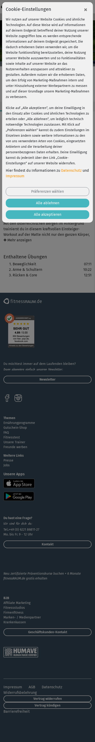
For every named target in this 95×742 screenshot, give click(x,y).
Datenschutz (71, 170)
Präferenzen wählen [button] (47, 191)
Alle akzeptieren (47, 214)
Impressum (15, 176)
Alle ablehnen (47, 203)
